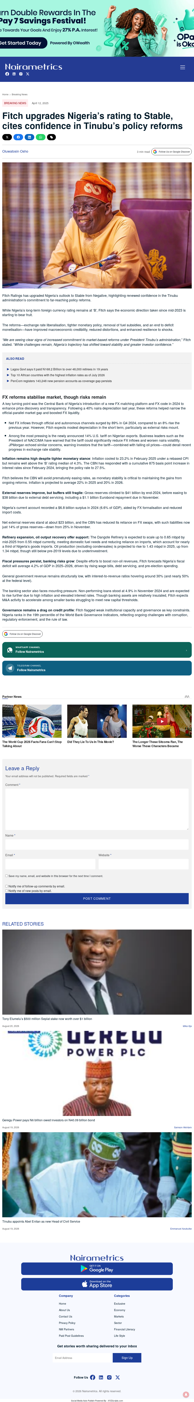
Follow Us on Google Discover (174, 151)
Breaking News (19, 94)
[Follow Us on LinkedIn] (101, 1377)
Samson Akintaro (183, 1127)
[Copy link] (51, 137)
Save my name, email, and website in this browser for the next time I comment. (56, 876)
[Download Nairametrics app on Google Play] (97, 1268)
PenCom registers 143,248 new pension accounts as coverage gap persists (61, 381)
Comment (12, 784)
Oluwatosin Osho (15, 151)
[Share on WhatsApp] (40, 137)
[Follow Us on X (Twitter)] (117, 1377)
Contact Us (65, 1316)
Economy (119, 1310)
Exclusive (119, 1303)
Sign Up (127, 1357)
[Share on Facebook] (18, 137)
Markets (119, 1316)
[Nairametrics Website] (33, 66)
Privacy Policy (67, 1323)
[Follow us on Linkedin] (14, 73)
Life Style (119, 1336)
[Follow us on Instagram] (21, 73)
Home (5, 94)
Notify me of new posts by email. (30, 891)
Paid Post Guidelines (71, 1336)
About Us (64, 1310)
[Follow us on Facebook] (7, 73)
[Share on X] (7, 137)
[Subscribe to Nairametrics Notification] (186, 1395)
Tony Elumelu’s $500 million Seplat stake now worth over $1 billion (47, 1019)
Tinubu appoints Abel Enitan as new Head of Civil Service (41, 1221)
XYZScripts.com (115, 1400)
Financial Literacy (124, 1329)
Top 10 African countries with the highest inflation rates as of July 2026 (58, 375)
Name (10, 835)
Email (10, 855)
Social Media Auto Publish (83, 1400)
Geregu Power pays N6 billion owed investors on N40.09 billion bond (48, 1120)
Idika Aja (187, 1025)
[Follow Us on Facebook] (92, 1377)
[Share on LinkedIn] (29, 137)
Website (105, 855)
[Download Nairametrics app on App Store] (97, 1284)
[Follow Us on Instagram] (109, 1377)
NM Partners (66, 1329)
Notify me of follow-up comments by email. (37, 886)
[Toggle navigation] (182, 67)
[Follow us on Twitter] (28, 73)
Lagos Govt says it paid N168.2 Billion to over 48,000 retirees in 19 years (59, 369)
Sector (118, 1323)
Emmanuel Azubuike (181, 1228)
